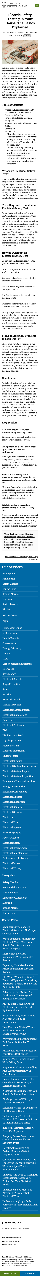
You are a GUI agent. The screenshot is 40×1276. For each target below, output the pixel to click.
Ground (6, 689)
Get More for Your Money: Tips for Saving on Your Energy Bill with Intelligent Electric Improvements (19, 1164)
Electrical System (12, 827)
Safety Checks (21, 547)
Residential (8, 578)
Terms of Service (17, 1259)
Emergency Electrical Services (18, 781)
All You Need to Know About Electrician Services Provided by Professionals (18, 1007)
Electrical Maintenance (15, 852)
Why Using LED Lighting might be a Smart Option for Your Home (19, 1042)
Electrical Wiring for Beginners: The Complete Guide (19, 1109)
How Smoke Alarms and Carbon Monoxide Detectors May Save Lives (17, 1151)
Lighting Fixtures (11, 740)
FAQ (4, 730)
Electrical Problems (26, 536)
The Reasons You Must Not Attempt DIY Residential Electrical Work (17, 1193)
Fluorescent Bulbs (12, 627)
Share (28, 35)
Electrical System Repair (15, 771)
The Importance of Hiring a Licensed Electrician (17, 1101)
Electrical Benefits (12, 679)
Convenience (9, 643)
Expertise (7, 720)
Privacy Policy (28, 1259)
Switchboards (10, 604)
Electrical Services (12, 812)
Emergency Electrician (14, 897)
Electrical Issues (16, 534)
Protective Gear (10, 745)
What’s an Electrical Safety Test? (19, 110)
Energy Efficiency (12, 648)
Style (5, 658)
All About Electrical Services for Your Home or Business (19, 1052)
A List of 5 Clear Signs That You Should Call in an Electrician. (19, 1092)
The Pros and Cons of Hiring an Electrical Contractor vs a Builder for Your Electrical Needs (20, 1179)
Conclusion (10, 128)
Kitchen (6, 609)
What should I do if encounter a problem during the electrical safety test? (21, 161)
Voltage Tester (27, 544)
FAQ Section (10, 131)
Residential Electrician (14, 887)
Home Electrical (11, 699)
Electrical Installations (14, 714)
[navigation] (37, 5)
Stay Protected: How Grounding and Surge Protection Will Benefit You (19, 1071)
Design (6, 653)
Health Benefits (10, 638)
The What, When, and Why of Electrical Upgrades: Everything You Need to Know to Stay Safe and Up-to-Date (19, 981)
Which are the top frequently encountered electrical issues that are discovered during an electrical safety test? (22, 151)
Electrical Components (14, 791)
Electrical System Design (16, 709)
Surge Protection (11, 684)
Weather (7, 694)
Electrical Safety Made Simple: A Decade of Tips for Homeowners (19, 1019)
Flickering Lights (11, 832)
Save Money (9, 673)
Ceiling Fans (9, 588)
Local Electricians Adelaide (11, 1257)
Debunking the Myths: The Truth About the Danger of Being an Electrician (17, 995)
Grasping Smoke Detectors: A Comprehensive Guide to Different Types (18, 1139)
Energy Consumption (14, 786)
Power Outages (10, 837)
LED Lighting (9, 633)
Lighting (7, 599)
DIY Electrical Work (13, 735)
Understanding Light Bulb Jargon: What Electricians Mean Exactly (20, 1204)
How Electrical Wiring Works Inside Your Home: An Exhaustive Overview (18, 1030)
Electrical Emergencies (14, 847)
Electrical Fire (10, 822)
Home (31, 1261)
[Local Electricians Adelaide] (14, 8)
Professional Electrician (15, 858)
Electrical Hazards (12, 796)
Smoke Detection (11, 704)
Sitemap (5, 1261)
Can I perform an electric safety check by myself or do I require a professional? (21, 142)
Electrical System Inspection (17, 539)
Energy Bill (8, 668)
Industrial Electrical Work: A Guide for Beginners (17, 1129)
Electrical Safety (11, 842)
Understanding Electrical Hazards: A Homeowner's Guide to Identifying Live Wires (19, 1119)
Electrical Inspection (13, 801)
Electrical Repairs (12, 806)
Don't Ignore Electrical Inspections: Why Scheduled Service (17, 957)
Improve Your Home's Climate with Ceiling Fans (18, 1060)
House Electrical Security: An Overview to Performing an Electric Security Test (18, 1082)
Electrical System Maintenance (18, 542)
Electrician (8, 817)
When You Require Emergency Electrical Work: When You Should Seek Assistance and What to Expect (19, 943)
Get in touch (7, 615)
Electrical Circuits (12, 760)
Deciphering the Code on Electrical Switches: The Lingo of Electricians (19, 930)
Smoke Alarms (10, 593)
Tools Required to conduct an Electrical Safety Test (18, 113)
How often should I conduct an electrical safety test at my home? (22, 135)
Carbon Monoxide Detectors (17, 663)
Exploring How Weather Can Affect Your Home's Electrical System (18, 968)
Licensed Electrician (13, 750)
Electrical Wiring (12, 544)
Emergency (8, 573)
